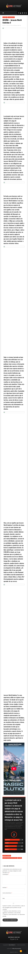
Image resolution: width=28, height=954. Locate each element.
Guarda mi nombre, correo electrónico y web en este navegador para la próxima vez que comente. (14, 907)
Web (4, 898)
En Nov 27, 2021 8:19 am (7, 25)
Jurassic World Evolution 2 (10, 857)
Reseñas (5, 17)
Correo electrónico (7, 893)
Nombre (5, 887)
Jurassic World (6, 855)
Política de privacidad (16, 948)
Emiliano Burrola (17, 25)
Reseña (19, 857)
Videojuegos (11, 17)
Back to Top (13, 952)
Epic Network (12, 945)
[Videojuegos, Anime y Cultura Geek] (14, 8)
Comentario (6, 874)
